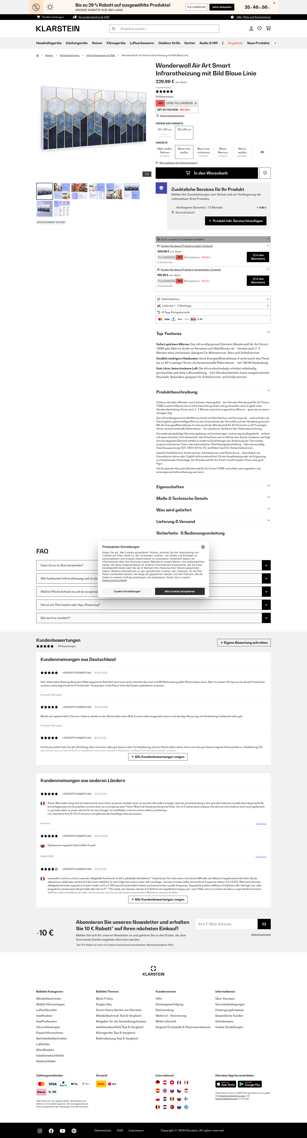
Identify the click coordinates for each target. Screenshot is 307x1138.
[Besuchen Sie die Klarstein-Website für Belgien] (158, 1107)
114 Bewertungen (165, 96)
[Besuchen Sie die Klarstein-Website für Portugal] (172, 1107)
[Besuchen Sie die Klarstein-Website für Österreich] (165, 1082)
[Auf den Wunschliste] (265, 173)
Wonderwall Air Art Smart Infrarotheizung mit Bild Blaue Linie (155, 55)
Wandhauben (45, 1050)
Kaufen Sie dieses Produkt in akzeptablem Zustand (191, 269)
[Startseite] (40, 55)
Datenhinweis (224, 1021)
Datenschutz (103, 1130)
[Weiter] (275, 43)
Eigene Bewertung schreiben (245, 642)
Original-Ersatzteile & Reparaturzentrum (183, 1027)
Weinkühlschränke (48, 998)
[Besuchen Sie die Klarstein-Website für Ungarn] (186, 1091)
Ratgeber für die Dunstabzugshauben (121, 1021)
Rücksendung (165, 1010)
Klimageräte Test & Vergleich (115, 1032)
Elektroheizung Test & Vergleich (117, 1038)
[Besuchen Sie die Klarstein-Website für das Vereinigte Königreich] (165, 1091)
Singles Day (104, 1004)
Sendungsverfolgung (169, 1004)
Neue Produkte (258, 43)
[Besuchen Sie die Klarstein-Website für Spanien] (158, 1091)
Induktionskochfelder (50, 1055)
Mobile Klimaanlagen (50, 1004)
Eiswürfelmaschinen (49, 1032)
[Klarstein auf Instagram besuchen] (39, 1131)
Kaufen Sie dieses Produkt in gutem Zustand (187, 245)
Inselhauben (44, 1015)
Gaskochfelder (46, 1061)
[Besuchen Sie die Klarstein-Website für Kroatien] (165, 1099)
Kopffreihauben (46, 1021)
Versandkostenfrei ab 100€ (94, 16)
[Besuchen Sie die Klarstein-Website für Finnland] (186, 1099)
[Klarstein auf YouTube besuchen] (62, 1131)
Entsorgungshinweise (229, 1010)
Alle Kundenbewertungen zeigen (159, 757)
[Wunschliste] (259, 28)
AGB (120, 1130)
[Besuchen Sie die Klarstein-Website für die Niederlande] (165, 1107)
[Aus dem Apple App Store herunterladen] (225, 1084)
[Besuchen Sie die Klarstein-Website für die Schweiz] (172, 1082)
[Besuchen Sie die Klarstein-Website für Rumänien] (172, 1099)
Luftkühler (43, 1044)
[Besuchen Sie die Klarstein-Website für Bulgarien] (179, 1099)
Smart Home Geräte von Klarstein (119, 1010)
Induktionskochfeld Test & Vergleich (120, 1027)
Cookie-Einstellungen (229, 1027)
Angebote (235, 43)
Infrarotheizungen (70, 55)
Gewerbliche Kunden (229, 1015)
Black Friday (104, 998)
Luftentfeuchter (46, 1010)
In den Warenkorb (210, 173)
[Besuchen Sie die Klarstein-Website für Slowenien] (179, 1107)
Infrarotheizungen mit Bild (100, 55)
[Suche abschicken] (113, 29)
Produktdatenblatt (163, 87)
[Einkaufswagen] (268, 28)
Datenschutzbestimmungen (232, 1096)
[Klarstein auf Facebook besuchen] (51, 1131)
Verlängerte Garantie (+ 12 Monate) (199, 207)
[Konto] (251, 28)
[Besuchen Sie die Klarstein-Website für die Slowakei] (172, 1091)
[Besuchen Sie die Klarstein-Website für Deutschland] (158, 1082)
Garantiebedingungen (230, 1004)
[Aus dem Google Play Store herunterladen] (250, 1084)
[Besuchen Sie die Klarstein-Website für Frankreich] (179, 1082)
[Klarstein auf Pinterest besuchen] (73, 1131)
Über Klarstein (225, 998)
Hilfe (159, 998)
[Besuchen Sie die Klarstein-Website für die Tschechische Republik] (179, 1091)
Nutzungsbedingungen (226, 1098)
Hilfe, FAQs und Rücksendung (253, 16)
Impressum (136, 1130)
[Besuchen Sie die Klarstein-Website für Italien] (186, 1082)
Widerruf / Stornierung (171, 1015)
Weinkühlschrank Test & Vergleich (118, 1015)
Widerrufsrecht (166, 1021)
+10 (261, 152)
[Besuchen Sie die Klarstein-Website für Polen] (158, 1099)
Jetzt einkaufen (221, 7)
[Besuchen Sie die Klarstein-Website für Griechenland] (186, 1107)
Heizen (49, 55)
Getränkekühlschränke (51, 1038)
